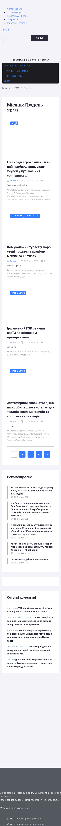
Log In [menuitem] (6, 29)
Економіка (16, 215)
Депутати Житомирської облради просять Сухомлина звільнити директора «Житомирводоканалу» (30, 663)
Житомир (30, 193)
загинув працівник (35, 196)
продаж (22, 277)
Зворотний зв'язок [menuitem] (17, 23)
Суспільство (32, 215)
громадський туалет (35, 270)
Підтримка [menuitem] (12, 19)
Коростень (48, 274)
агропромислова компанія (38, 190)
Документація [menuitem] (14, 12)
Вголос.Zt (11, 193)
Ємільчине (20, 193)
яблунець (46, 199)
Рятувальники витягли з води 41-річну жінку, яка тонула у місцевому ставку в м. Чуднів (32, 490)
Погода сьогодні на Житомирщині (29, 559)
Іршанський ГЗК (13, 355)
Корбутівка (25, 437)
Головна (6, 88)
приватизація (13, 277)
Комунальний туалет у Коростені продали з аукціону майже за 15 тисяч (29, 251)
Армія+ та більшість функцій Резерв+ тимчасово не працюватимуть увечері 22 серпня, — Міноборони (32, 546)
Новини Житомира (15, 199)
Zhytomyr (22, 190)
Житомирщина (13, 274)
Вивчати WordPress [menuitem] (17, 16)
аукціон (13, 270)
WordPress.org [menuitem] (14, 9)
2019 (17, 88)
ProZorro (14, 352)
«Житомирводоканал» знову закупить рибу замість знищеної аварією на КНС (30, 650)
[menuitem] (32, 38)
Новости (11, 440)
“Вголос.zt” (52, 800)
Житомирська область (16, 196)
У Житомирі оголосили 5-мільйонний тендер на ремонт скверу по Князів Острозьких (30, 621)
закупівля (45, 352)
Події (14, 123)
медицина (25, 355)
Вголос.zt (14, 181)
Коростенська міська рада (31, 274)
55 (39, 454)
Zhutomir (14, 190)
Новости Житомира (32, 199)
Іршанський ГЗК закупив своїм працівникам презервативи (26, 333)
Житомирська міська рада (18, 434)
